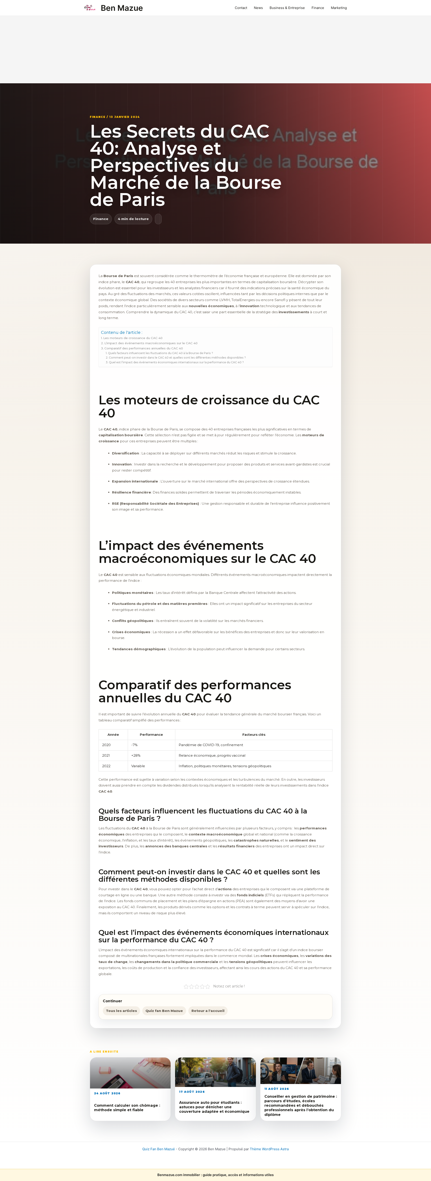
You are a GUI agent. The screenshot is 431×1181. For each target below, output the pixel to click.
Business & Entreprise (287, 8)
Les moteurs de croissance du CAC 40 (133, 338)
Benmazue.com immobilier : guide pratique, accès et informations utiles (215, 1175)
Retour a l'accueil (207, 1011)
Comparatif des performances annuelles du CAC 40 (143, 348)
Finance (318, 8)
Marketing (339, 8)
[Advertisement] (215, 49)
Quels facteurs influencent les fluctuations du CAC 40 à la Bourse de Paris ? (160, 353)
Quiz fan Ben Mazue (164, 1011)
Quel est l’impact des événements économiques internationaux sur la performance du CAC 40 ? (176, 362)
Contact (241, 8)
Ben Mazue (122, 8)
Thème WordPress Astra (269, 1149)
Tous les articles (121, 1011)
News (258, 8)
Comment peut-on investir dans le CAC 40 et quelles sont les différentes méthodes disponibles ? (177, 357)
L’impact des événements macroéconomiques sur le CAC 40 (151, 343)
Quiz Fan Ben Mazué (158, 1149)
